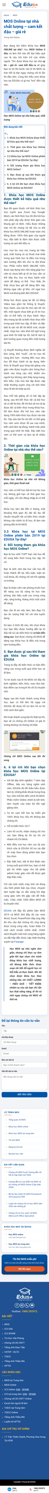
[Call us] (27, 1305)
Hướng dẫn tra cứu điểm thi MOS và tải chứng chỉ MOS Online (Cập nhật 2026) (25, 1184)
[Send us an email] (22, 1305)
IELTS (16, 1352)
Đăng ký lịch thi (15, 1147)
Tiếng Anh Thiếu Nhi (14, 1361)
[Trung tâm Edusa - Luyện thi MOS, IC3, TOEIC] (24, 4)
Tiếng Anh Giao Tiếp (14, 1347)
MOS (15, 15)
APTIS (7, 1365)
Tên (3, 1026)
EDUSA (8, 910)
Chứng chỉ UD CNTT (14, 1342)
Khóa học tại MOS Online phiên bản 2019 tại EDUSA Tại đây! (24, 535)
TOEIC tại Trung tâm (14, 1407)
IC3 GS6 (8, 1329)
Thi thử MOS (14, 1140)
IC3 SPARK (10, 1333)
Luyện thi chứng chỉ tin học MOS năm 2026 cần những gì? (25, 1205)
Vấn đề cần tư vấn (9, 1071)
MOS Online (10, 1385)
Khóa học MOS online (18, 1127)
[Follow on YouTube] (32, 1305)
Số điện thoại (7, 1037)
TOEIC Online (11, 1412)
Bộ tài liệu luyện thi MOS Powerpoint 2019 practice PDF (25, 1195)
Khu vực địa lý (8, 1060)
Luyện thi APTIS (12, 1421)
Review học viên (16, 1154)
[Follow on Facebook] (17, 1305)
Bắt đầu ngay (25, 1269)
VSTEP (7, 1352)
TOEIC (7, 1356)
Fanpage (19, 941)
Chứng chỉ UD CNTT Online (18, 1398)
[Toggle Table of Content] (6, 134)
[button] (4, 5)
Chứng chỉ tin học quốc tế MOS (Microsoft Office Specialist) (23, 1214)
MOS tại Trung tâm (14, 1380)
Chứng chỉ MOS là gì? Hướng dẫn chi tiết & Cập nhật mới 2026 (25, 1173)
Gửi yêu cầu (24, 1094)
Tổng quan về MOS (17, 1120)
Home (6, 15)
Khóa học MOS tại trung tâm (21, 1133)
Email (4, 1048)
